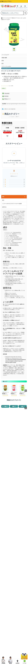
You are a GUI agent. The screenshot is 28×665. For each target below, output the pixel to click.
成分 (3, 200)
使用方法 (4, 207)
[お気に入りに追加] (7, 136)
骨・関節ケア (5, 406)
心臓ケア (23, 406)
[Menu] (25, 6)
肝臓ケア (14, 406)
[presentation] (26, 391)
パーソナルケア (7, 18)
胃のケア (14, 18)
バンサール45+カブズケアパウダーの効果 (12, 203)
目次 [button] (13, 196)
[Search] (25, 13)
